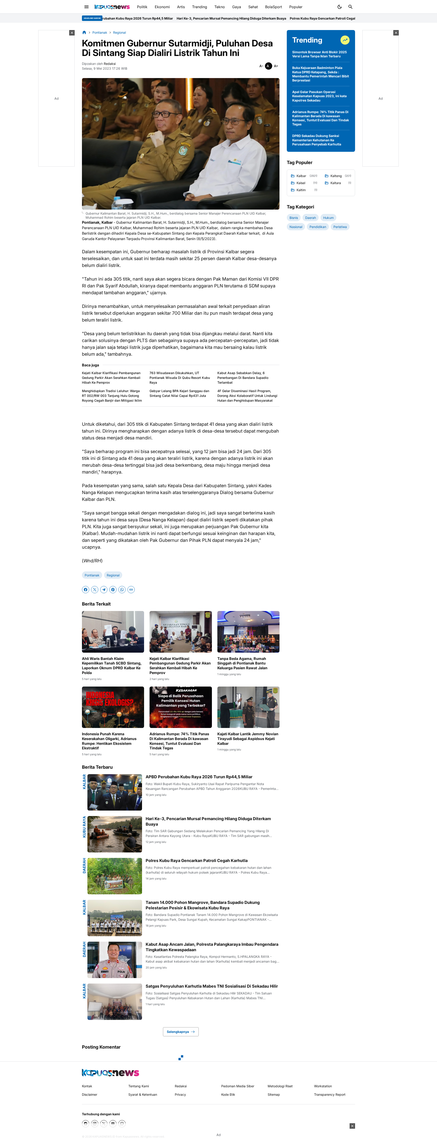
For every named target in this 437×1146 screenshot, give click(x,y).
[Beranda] (84, 32)
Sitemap (274, 1094)
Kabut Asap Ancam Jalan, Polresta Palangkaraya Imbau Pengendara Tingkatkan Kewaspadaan (212, 947)
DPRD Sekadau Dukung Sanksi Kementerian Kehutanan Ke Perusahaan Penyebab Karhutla (316, 140)
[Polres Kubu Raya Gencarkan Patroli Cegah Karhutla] (114, 876)
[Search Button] (350, 6)
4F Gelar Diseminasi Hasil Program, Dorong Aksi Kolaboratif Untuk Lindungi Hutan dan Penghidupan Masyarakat (247, 395)
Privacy (180, 1094)
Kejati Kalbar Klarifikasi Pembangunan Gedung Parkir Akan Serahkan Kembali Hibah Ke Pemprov (111, 377)
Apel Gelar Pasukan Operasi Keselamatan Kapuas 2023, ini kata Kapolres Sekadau (319, 96)
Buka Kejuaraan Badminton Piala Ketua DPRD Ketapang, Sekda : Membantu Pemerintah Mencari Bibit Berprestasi (320, 74)
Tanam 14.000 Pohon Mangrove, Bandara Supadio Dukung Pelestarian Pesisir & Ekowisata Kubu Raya (203, 905)
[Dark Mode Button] (339, 6)
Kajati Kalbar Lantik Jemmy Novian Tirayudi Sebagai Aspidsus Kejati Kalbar (247, 739)
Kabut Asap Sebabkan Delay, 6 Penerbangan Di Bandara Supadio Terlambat (242, 377)
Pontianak (92, 575)
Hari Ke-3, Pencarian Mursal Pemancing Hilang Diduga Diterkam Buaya (154, 18)
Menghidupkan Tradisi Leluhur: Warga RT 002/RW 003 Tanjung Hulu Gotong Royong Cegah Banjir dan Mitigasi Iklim (112, 395)
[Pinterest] (113, 589)
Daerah (84, 865)
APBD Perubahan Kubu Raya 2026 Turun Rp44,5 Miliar (199, 776)
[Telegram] (103, 589)
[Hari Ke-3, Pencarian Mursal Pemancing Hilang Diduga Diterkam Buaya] (114, 834)
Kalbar (84, 781)
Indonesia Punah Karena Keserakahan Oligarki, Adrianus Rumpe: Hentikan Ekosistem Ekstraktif (109, 741)
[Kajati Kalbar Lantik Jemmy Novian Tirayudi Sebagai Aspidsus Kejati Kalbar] (248, 707)
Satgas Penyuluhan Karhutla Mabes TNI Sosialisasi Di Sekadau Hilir (212, 986)
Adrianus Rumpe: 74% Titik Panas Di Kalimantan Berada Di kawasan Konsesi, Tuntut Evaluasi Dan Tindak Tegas (179, 741)
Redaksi (181, 1086)
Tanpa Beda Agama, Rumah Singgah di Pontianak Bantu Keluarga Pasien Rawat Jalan (242, 663)
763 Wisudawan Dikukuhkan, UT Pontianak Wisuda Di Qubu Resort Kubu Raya (180, 377)
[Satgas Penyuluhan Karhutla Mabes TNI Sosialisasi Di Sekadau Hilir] (114, 1002)
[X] (94, 589)
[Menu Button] (86, 6)
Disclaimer (89, 1094)
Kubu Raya (84, 827)
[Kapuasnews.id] (110, 1072)
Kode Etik (228, 1094)
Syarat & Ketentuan (142, 1094)
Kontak (87, 1086)
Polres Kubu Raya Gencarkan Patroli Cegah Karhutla (253, 18)
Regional (113, 575)
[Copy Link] (131, 589)
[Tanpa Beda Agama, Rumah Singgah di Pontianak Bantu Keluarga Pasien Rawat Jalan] (248, 631)
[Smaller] (261, 66)
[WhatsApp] (122, 589)
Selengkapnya (178, 1032)
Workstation (323, 1086)
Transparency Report (330, 1094)
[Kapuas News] (112, 7)
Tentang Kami (138, 1086)
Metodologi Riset (280, 1086)
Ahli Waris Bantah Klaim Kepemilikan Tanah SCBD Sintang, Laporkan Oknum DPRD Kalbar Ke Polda (112, 665)
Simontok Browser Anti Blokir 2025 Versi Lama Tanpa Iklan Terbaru (319, 54)
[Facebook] (85, 589)
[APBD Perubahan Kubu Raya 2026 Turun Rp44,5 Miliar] (114, 792)
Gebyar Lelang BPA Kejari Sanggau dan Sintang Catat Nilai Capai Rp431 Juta (179, 393)
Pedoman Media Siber (237, 1086)
